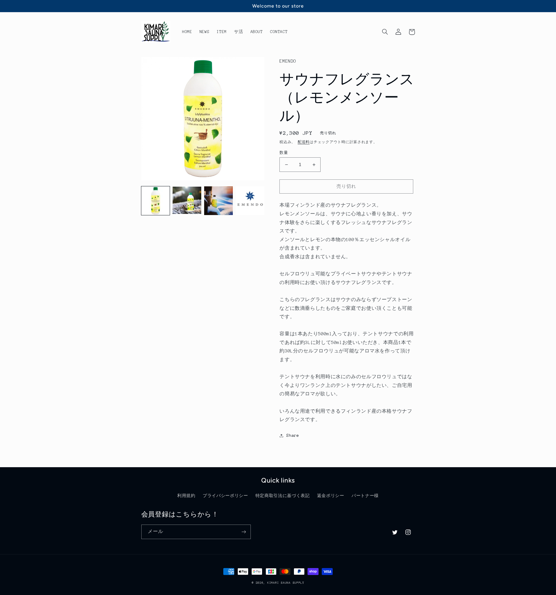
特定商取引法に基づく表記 (282, 495)
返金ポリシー (330, 495)
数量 (283, 152)
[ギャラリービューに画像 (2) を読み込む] (187, 200)
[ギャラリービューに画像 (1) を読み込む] (155, 200)
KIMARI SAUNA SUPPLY (285, 583)
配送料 (304, 142)
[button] (385, 32)
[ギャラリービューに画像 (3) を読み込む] (218, 200)
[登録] (243, 532)
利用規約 (186, 495)
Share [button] (292, 435)
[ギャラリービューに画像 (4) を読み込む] (250, 200)
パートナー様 (365, 495)
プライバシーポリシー (225, 495)
